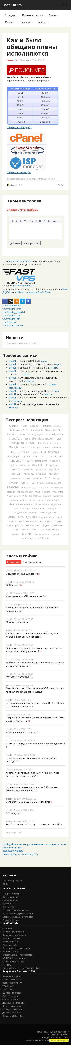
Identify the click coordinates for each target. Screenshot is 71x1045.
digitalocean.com (43, 438)
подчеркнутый (25, 220)
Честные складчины (11, 1006)
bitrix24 (56, 430)
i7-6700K (26, 456)
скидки (45, 525)
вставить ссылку (44, 220)
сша (42, 529)
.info (67, 1037)
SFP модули (12, 813)
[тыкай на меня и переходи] (19, 276)
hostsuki (53, 452)
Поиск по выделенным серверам (38, 404)
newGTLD (39, 464)
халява (15, 533)
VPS (24, 495)
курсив (16, 220)
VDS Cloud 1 (8, 986)
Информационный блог (13, 931)
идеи (51, 517)
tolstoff (9, 581)
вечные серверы (22, 508)
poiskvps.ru (15, 178)
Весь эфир (11, 832)
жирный (12, 220)
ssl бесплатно (57, 487)
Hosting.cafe (8, 906)
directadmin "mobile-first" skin (35, 364)
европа (43, 517)
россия (19, 525)
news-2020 (54, 469)
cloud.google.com (37, 434)
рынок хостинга (32, 525)
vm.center (58, 491)
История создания (11, 938)
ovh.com (13, 482)
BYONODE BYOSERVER (18, 677)
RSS (34, 343)
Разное (9, 21)
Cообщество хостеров (12, 961)
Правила (6, 941)
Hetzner (20, 292)
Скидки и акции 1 (10, 896)
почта (10, 525)
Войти (5, 883)
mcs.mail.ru (25, 465)
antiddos (47, 425)
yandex (24, 500)
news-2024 (54, 473)
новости (49, 521)
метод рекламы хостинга (31, 521)
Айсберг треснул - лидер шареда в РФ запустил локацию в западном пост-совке (32, 635)
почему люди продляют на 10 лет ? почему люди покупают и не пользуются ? (33, 774)
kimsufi (30, 460)
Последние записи (32, 561)
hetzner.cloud (39, 452)
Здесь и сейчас (21, 555)
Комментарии (13, 561)
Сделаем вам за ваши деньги (22, 573)
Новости (12, 60)
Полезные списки (32, 15)
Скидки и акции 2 (10, 900)
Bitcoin (48, 430)
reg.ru (24, 482)
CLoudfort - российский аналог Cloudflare (28, 801)
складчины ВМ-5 (35, 292)
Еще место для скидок (32, 384)
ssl (46, 487)
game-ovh (54, 443)
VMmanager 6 (13, 495)
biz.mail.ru (12, 434)
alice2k (13, 185)
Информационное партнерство (17, 954)
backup (24, 178)
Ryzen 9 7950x (37, 482)
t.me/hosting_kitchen (13, 325)
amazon (35, 425)
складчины (57, 525)
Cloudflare (15, 438)
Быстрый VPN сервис (12, 893)
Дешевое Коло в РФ (11, 1012)
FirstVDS (30, 443)
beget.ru (57, 426)
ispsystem (17, 460)
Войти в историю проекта (14, 934)
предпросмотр (31, 243)
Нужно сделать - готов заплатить (20, 854)
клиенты (13, 521)
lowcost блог (8, 903)
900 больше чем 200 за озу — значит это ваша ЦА (33, 824)
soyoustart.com (29, 487)
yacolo (14, 500)
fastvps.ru (17, 442)
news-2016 (54, 465)
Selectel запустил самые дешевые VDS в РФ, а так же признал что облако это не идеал (35, 690)
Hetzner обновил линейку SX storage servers (44, 397)
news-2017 (17, 469)
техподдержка (52, 529)
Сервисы (26, 21)
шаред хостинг (29, 538)
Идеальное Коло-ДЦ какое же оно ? (25, 596)
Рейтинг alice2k (9, 944)
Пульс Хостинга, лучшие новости (17, 913)
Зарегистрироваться (12, 880)
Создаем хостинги (11, 920)
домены (31, 516)
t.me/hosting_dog (11, 315)
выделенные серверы (26, 512)
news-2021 (17, 473)
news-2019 (41, 469)
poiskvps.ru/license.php (19, 172)
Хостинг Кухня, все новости (15, 910)
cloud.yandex (56, 434)
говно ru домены (48, 512)
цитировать (31, 220)
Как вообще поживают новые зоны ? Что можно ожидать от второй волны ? (32, 788)
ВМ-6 (48, 292)
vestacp (46, 491)
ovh (47, 477)
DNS (59, 438)
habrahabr (56, 447)
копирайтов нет (61, 1031)
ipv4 (61, 456)
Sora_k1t (10, 685)
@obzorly (6, 964)
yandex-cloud (52, 500)
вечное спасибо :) (23, 285)
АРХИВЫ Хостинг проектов (15, 958)
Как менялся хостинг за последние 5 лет (21, 968)
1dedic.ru (14, 425)
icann (35, 456)
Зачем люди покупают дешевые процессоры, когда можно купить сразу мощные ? (33, 649)
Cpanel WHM (27, 361)
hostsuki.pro (13, 456)
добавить (15, 243)
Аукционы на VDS (29, 394)
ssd (41, 487)
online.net (37, 478)
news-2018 (29, 469)
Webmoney (35, 495)
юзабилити (43, 538)
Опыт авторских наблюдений (16, 948)
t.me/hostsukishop (11, 305)
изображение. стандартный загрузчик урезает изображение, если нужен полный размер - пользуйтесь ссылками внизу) (40, 220)
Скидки (53, 15)
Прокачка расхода (10, 951)
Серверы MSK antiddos (13, 1015)
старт (16, 941)
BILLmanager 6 (34, 430)
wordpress (58, 495)
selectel (13, 486)
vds (37, 491)
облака (58, 521)
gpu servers (43, 447)
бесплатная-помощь (20, 504)
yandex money (36, 500)
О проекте (7, 928)
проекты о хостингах (20, 261)
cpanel (40, 178)
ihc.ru (43, 456)
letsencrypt (41, 460)
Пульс (58, 364)
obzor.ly (26, 478)
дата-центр (16, 516)
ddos (27, 438)
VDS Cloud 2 (8, 989)
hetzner (23, 451)
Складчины (11, 15)
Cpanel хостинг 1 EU (12, 979)
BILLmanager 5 (17, 430)
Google (13, 447)
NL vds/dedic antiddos (12, 992)
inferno (53, 456)
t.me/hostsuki (9, 322)
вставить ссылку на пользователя (48, 220)
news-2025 (15, 478)
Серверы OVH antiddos (13, 1009)
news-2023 (41, 473)
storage (11, 491)
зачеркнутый (20, 220)
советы (14, 529)
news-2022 (29, 473)
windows (47, 495)
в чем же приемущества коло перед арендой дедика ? (35, 743)
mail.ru (14, 465)
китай (59, 517)
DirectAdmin (49, 178)
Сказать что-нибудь (22, 210)
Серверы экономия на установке (17, 916)
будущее (56, 504)
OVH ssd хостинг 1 (10, 996)
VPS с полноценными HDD (34, 390)
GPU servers (12, 585)
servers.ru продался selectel (21, 732)
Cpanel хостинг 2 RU (12, 982)
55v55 (66, 1034)
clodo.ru (22, 434)
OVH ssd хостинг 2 (10, 999)
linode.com (54, 460)
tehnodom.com (25, 491)
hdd (13, 452)
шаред (55, 533)
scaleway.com (53, 482)
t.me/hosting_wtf (11, 318)
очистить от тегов (54, 220)
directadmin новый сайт (32, 367)
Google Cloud (28, 447)
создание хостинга (29, 529)
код (35, 220)
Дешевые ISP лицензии (13, 1002)
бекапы (32, 178)
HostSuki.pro (12, 5)
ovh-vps (56, 478)
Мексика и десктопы (17, 622)
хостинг (26, 533)
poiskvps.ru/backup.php (19, 127)
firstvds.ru (43, 443)
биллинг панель (41, 504)
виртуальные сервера (44, 508)
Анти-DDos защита (11, 976)
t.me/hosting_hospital (13, 312)
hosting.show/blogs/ (12, 850)
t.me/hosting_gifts (11, 308)
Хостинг (42, 21)
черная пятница (41, 533)
